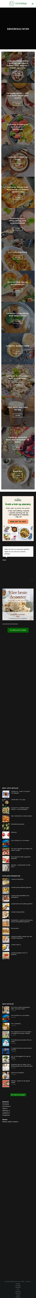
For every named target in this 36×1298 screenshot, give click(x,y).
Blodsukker (14, 832)
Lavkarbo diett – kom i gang (18, 799)
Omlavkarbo (5, 1104)
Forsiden (18, 1283)
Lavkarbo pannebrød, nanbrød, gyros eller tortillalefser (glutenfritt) (21, 937)
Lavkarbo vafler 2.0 (16, 944)
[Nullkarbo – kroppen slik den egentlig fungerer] (5, 1083)
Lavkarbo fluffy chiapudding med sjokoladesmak (17, 220)
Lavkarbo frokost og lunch (18, 158)
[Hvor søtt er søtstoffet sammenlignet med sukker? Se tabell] (5, 851)
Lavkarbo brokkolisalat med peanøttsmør (17, 377)
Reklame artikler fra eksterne (10, 1122)
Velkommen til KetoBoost (17, 1072)
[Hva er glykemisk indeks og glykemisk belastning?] (5, 859)
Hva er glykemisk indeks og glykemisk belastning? (21, 857)
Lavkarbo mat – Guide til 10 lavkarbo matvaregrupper (20, 792)
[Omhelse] (18, 4)
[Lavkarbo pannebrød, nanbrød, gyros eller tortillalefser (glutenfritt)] (5, 939)
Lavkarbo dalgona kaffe (17, 345)
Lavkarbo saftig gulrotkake (17, 912)
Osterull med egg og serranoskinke (18, 283)
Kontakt (18, 1295)
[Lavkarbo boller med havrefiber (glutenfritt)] (5, 906)
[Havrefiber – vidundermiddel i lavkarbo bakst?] (5, 867)
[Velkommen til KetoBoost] (5, 1075)
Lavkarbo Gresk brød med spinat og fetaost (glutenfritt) (18, 189)
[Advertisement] (18, 709)
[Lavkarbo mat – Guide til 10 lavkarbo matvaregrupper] (5, 794)
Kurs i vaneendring (16, 1023)
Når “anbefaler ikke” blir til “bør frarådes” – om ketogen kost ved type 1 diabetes (21, 1032)
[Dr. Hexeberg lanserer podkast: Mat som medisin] (5, 1042)
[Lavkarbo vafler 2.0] (5, 947)
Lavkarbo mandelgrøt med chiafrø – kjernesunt (17, 126)
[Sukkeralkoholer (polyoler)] (5, 826)
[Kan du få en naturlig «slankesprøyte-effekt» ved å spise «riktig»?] (5, 1010)
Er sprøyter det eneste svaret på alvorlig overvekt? (21, 1049)
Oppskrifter (18, 1287)
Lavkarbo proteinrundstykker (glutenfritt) (21, 887)
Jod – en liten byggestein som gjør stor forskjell (21, 1057)
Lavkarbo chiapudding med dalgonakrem (18, 314)
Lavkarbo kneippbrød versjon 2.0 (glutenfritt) (19, 953)
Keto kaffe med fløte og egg (18, 408)
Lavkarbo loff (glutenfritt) (17, 879)
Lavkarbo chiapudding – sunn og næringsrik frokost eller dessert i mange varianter (18, 64)
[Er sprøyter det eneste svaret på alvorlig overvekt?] (5, 1050)
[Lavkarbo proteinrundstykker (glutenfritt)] (5, 890)
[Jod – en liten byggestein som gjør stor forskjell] (5, 1059)
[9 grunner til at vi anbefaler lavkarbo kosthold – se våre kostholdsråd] (5, 810)
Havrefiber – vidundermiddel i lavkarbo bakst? (20, 865)
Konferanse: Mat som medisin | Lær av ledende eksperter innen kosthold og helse (21, 1065)
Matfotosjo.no (6, 1110)
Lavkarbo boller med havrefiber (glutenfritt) (21, 904)
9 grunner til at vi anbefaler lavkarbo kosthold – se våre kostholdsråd (20, 808)
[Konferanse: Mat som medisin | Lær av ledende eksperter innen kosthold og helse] (5, 1067)
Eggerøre (17, 471)
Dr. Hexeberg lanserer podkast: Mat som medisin (21, 1040)
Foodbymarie (6, 1115)
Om (18, 1289)
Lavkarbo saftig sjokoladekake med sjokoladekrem (20, 896)
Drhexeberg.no (6, 1106)
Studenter (18, 1297)
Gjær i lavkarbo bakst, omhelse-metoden (21, 816)
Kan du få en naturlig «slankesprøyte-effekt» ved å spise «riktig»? (20, 1008)
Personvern (18, 1293)
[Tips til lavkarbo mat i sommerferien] (5, 843)
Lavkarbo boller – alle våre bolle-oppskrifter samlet (18, 95)
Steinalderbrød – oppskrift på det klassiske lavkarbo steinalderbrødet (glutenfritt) (22, 920)
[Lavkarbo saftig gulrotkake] (5, 914)
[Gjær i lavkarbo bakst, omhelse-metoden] (5, 818)
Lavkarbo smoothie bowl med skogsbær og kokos (17, 439)
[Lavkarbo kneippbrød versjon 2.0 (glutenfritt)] (5, 955)
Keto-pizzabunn (15, 928)
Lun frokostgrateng (17, 252)
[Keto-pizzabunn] (5, 931)
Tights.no (5, 1108)
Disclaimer (18, 1291)
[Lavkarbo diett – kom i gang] (5, 802)
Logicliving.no (6, 1113)
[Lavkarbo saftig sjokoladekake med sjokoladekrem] (5, 898)
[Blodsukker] (5, 835)
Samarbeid (18, 1285)
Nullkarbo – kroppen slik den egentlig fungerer (20, 1081)
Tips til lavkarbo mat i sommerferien (20, 840)
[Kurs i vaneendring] (5, 1026)
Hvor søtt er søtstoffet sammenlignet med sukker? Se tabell (21, 849)
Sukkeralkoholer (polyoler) (17, 824)
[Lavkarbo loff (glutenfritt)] (5, 882)
